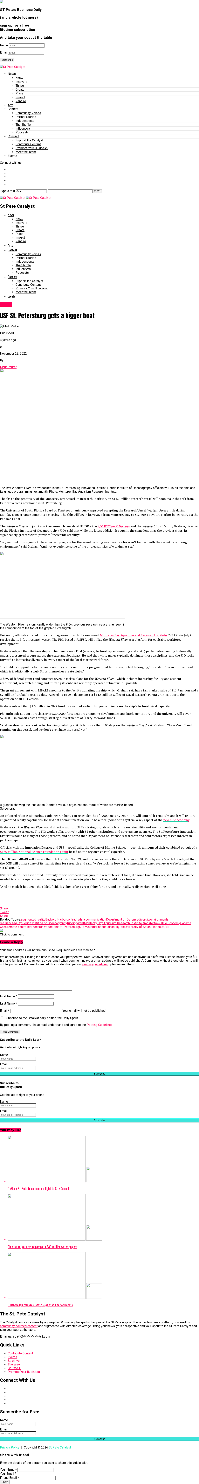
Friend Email (9, 1478)
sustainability (110, 927)
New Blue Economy (167, 923)
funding (72, 923)
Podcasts (22, 132)
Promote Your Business (32, 148)
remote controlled (19, 927)
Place (19, 93)
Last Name (8, 1003)
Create (20, 89)
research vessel (42, 927)
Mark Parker (8, 367)
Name (4, 45)
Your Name (8, 1469)
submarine (94, 927)
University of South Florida (143, 927)
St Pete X (14, 1368)
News (12, 74)
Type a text (7, 191)
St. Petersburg (69, 927)
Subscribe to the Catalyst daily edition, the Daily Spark (41, 1018)
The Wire (14, 1364)
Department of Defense (122, 919)
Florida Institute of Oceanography (44, 923)
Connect (13, 136)
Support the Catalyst (29, 140)
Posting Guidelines (100, 1025)
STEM (83, 927)
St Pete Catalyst (60, 1447)
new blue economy (176, 820)
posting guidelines (95, 964)
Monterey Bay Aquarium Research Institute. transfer (119, 923)
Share (5, 1482)
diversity (144, 919)
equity (17, 923)
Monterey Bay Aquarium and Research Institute (133, 635)
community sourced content (19, 1326)
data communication (92, 919)
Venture (21, 101)
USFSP (165, 927)
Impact (20, 97)
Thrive (20, 85)
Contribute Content (28, 144)
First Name (8, 996)
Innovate (21, 82)
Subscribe (7, 59)
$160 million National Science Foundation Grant (34, 852)
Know (19, 78)
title (122, 927)
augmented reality (33, 919)
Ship (56, 927)
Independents (25, 121)
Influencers (23, 128)
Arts (10, 105)
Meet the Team (26, 152)
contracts (72, 919)
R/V (114, 526)
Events (12, 156)
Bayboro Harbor (55, 919)
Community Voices (28, 113)
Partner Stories (26, 117)
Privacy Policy (9, 1447)
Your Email (8, 1473)
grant (80, 923)
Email (3, 52)
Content (13, 109)
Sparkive (14, 1361)
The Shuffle (23, 124)
